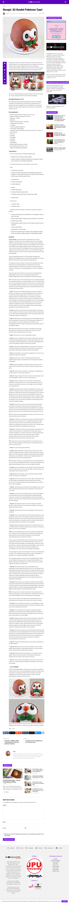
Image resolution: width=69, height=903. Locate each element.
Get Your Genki (55, 862)
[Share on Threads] (5, 76)
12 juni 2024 (9, 783)
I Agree (64, 901)
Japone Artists (55, 869)
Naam (4, 822)
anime (13, 728)
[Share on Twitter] (5, 66)
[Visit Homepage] (34, 2)
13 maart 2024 (36, 786)
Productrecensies (8, 777)
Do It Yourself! (8, 6)
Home (4, 6)
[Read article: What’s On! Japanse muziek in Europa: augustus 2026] (49, 149)
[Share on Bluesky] (5, 79)
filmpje (12, 95)
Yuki (8, 13)
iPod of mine (55, 865)
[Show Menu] (3, 2)
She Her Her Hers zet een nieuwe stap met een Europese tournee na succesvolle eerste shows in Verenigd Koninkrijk (59, 118)
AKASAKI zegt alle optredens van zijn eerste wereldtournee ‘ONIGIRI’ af (60, 134)
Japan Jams (55, 868)
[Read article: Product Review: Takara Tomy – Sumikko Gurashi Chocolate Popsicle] (28, 771)
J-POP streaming (55, 866)
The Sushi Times (55, 871)
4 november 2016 (14, 13)
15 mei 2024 (35, 773)
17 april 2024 (35, 778)
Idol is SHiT (55, 863)
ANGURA (55, 859)
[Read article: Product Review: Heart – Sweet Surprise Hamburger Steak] (28, 783)
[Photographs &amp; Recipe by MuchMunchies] (19, 689)
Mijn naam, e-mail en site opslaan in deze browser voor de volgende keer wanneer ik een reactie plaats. (24, 834)
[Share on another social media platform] (5, 82)
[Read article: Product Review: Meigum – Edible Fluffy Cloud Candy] (28, 777)
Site (25, 828)
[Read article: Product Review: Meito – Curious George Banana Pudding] (13, 773)
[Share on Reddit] (5, 69)
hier (40, 560)
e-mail (54, 77)
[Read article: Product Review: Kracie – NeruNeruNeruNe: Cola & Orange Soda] (28, 790)
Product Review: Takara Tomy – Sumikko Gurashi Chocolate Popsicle (37, 770)
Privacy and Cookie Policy (55, 901)
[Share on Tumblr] (5, 73)
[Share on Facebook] (5, 63)
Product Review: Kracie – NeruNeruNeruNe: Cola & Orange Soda (37, 790)
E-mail (5, 828)
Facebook (30, 723)
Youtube (24, 725)
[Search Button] (65, 2)
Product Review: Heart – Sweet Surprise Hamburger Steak (38, 783)
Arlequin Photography (55, 860)
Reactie (5, 805)
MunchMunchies (32, 67)
